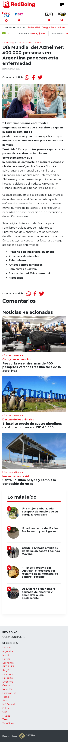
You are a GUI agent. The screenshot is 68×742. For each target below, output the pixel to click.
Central (6, 685)
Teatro (5, 719)
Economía (8, 662)
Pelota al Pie (9, 693)
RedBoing (8, 42)
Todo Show (8, 723)
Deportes (7, 681)
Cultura (6, 708)
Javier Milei (34, 27)
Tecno (5, 696)
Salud (5, 700)
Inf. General (8, 704)
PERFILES (8, 666)
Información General (30, 42)
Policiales (7, 678)
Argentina (7, 651)
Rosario (6, 647)
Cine (4, 712)
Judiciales (7, 674)
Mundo (6, 655)
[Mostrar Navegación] (62, 5)
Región (6, 670)
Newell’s (7, 689)
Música (6, 715)
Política (6, 659)
